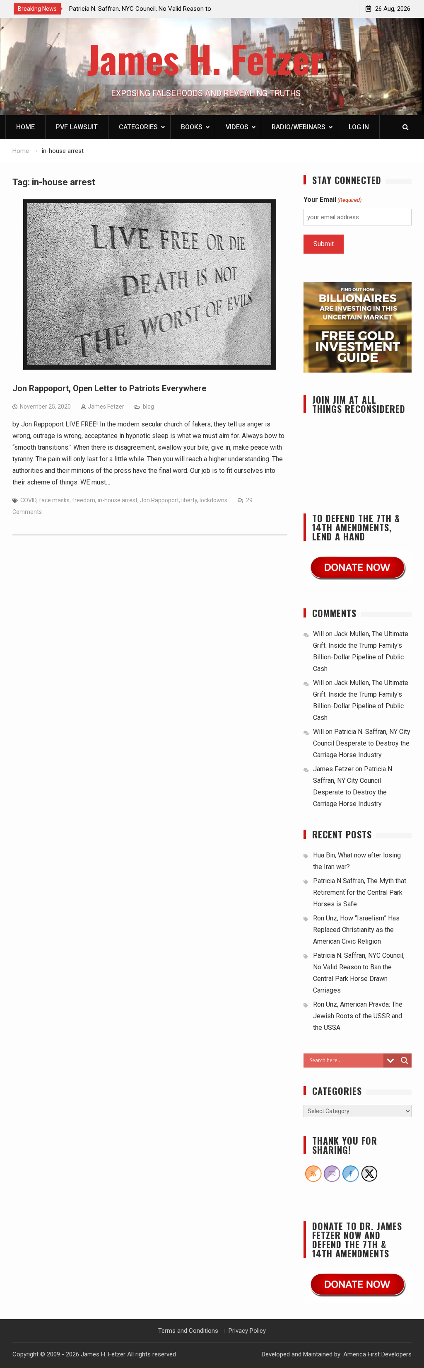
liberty (189, 500)
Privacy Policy (247, 1331)
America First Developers (377, 1354)
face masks (54, 500)
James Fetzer (106, 406)
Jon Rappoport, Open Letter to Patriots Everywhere (109, 388)
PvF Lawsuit (77, 127)
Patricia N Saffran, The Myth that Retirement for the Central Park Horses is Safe (359, 892)
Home (25, 127)
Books (191, 127)
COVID (28, 500)
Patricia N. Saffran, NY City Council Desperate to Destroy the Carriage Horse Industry (361, 743)
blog (148, 406)
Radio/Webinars (298, 127)
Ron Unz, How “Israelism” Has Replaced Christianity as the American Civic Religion (356, 929)
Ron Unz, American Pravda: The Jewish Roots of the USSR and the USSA (357, 1015)
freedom (83, 500)
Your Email (332, 199)
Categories (138, 127)
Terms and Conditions (188, 1331)
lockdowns (213, 500)
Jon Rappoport (159, 500)
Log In (359, 127)
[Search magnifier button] (405, 1060)
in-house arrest (117, 500)
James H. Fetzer (205, 58)
